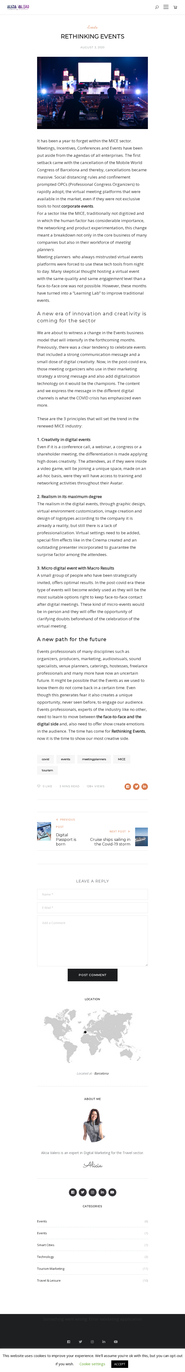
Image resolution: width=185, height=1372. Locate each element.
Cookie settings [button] (92, 1363)
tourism (47, 770)
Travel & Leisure (49, 1280)
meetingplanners (94, 759)
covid (45, 759)
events (65, 759)
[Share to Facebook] (128, 786)
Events (93, 26)
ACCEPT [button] (119, 1364)
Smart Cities (45, 1245)
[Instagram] (93, 1192)
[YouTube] (112, 1192)
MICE (122, 759)
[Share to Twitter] (136, 786)
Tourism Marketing (50, 1268)
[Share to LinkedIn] (144, 786)
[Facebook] (73, 1192)
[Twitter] (83, 1192)
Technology (45, 1257)
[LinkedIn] (102, 1192)
